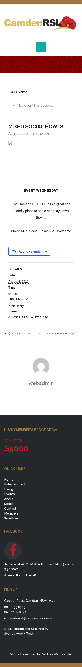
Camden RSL (41, 24)
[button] (41, 47)
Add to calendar (30, 251)
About (8, 499)
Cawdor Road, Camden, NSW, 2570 (30, 601)
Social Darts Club (21, 333)
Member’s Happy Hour (58, 333)
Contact (10, 509)
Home (8, 479)
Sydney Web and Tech (58, 654)
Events (9, 494)
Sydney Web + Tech (19, 634)
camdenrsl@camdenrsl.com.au (30, 618)
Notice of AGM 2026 (20, 564)
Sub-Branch (12, 518)
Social (8, 504)
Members (11, 513)
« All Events (17, 91)
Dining (8, 489)
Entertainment (14, 484)
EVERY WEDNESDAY (41, 190)
